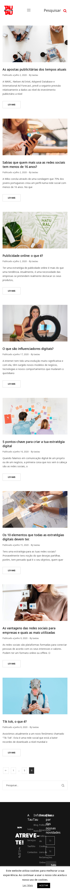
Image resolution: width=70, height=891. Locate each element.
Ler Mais (28, 885)
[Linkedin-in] (19, 853)
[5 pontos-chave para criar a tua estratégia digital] (35, 416)
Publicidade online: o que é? (23, 256)
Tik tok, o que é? (15, 721)
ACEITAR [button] (43, 885)
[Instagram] (19, 851)
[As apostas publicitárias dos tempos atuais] (35, 44)
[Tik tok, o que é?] (35, 696)
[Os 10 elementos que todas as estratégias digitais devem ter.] (35, 509)
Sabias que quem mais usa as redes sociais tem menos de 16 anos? (34, 164)
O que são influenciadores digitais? (28, 349)
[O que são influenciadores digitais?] (35, 323)
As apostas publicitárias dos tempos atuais (34, 69)
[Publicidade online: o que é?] (35, 230)
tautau (35, 75)
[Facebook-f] (19, 848)
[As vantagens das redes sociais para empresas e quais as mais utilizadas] (35, 602)
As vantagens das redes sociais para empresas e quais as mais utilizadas (29, 630)
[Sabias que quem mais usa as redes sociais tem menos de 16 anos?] (35, 137)
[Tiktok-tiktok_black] (19, 856)
